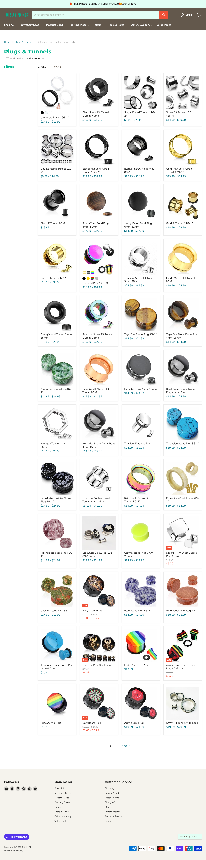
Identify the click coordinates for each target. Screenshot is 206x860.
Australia (188, 836)
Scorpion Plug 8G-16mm (97, 665)
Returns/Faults (112, 793)
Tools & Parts (116, 25)
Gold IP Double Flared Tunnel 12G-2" (179, 170)
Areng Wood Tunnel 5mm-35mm (56, 336)
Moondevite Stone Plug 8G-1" (57, 554)
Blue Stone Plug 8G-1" (137, 610)
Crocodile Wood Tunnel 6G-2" (182, 499)
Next (125, 746)
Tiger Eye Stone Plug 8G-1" (140, 334)
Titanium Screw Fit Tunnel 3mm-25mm (139, 279)
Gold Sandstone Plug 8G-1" (182, 610)
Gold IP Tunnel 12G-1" (179, 223)
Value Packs (164, 25)
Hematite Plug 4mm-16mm (140, 389)
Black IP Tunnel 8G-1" (53, 223)
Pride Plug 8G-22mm (136, 665)
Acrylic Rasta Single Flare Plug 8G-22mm (181, 666)
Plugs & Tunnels (24, 42)
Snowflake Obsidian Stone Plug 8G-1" (56, 499)
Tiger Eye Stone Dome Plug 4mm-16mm (182, 336)
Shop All (9, 25)
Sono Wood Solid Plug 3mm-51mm (95, 225)
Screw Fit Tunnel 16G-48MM (179, 114)
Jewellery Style (30, 25)
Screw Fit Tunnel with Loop (182, 723)
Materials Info (112, 797)
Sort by (42, 67)
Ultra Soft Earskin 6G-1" (55, 117)
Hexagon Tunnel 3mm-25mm (54, 445)
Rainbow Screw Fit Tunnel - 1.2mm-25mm (98, 336)
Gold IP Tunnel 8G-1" (53, 278)
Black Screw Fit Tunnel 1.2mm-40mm (95, 114)
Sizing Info (110, 802)
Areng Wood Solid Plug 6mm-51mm (138, 225)
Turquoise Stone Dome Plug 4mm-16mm (57, 666)
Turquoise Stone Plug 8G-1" (182, 443)
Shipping (109, 788)
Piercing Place (78, 25)
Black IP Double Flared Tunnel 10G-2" (95, 170)
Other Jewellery (140, 25)
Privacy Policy (112, 811)
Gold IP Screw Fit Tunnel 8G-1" (180, 279)
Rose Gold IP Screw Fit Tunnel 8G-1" (95, 390)
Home (7, 42)
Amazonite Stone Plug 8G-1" (56, 390)
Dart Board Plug (91, 723)
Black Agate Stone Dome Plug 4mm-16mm (180, 390)
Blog (107, 807)
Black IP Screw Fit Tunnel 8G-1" (139, 170)
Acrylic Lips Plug (134, 723)
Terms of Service (113, 816)
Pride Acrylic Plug (51, 723)
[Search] (163, 15)
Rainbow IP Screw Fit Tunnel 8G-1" (136, 499)
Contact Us (110, 821)
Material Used (55, 25)
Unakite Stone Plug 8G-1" (56, 610)
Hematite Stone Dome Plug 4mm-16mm (98, 445)
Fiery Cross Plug (92, 610)
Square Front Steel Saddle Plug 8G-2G (181, 554)
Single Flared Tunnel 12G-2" (139, 114)
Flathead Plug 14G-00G (96, 283)
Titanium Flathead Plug (137, 443)
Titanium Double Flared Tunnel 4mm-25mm (96, 499)
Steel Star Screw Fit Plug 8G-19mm (97, 554)
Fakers (97, 25)
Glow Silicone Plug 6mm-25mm (139, 554)
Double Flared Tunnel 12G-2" (57, 170)
